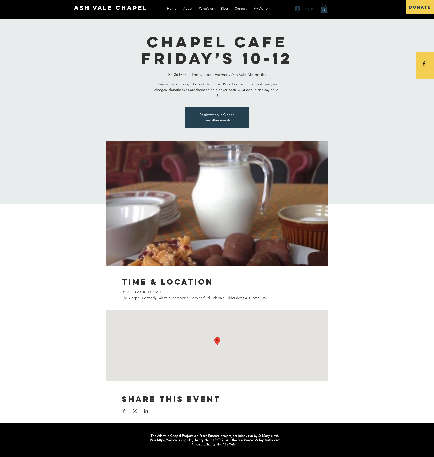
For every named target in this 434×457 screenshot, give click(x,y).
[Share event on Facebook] (124, 411)
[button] (324, 8)
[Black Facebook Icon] (424, 63)
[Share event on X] (135, 411)
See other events (217, 120)
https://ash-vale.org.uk (174, 440)
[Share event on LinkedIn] (146, 411)
